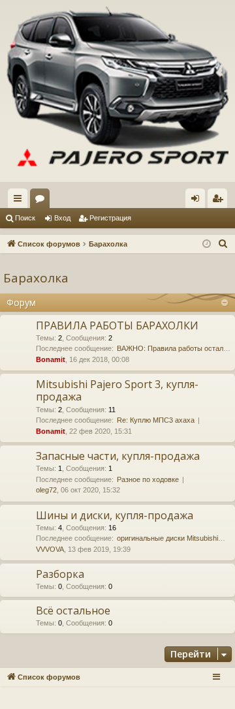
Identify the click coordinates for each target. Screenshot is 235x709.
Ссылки (20, 201)
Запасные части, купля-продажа (118, 456)
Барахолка (36, 277)
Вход (62, 218)
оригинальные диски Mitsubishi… (171, 538)
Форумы (42, 201)
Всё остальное (73, 610)
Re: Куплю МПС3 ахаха (156, 420)
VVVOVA (50, 549)
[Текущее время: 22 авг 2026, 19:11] (206, 244)
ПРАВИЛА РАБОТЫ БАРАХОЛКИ (117, 325)
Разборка (60, 574)
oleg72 (46, 490)
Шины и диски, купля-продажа (114, 515)
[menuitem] (223, 244)
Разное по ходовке (148, 479)
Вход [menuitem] (198, 201)
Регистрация (110, 218)
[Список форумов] (117, 91)
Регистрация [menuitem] (220, 201)
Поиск (25, 218)
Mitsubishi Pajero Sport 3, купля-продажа (117, 390)
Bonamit (50, 359)
